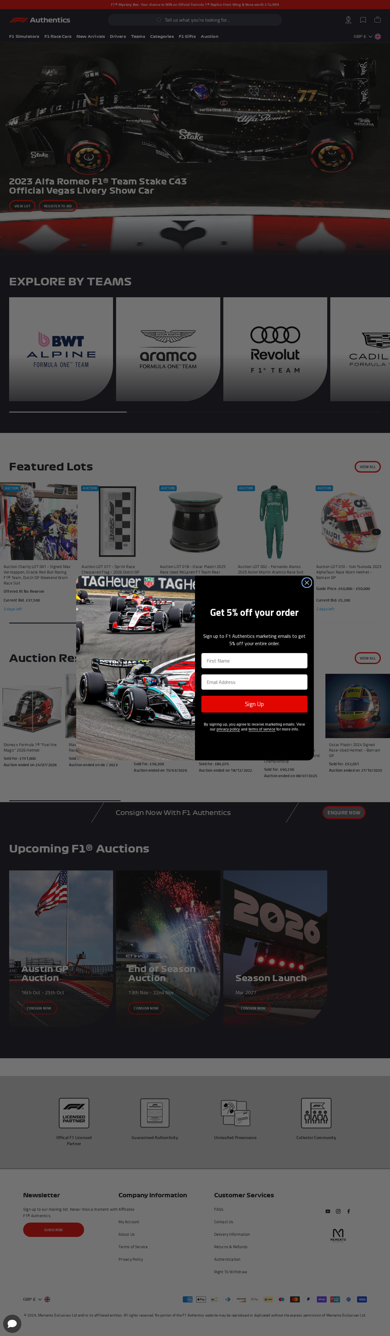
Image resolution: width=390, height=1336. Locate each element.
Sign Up (254, 704)
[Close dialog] (306, 582)
